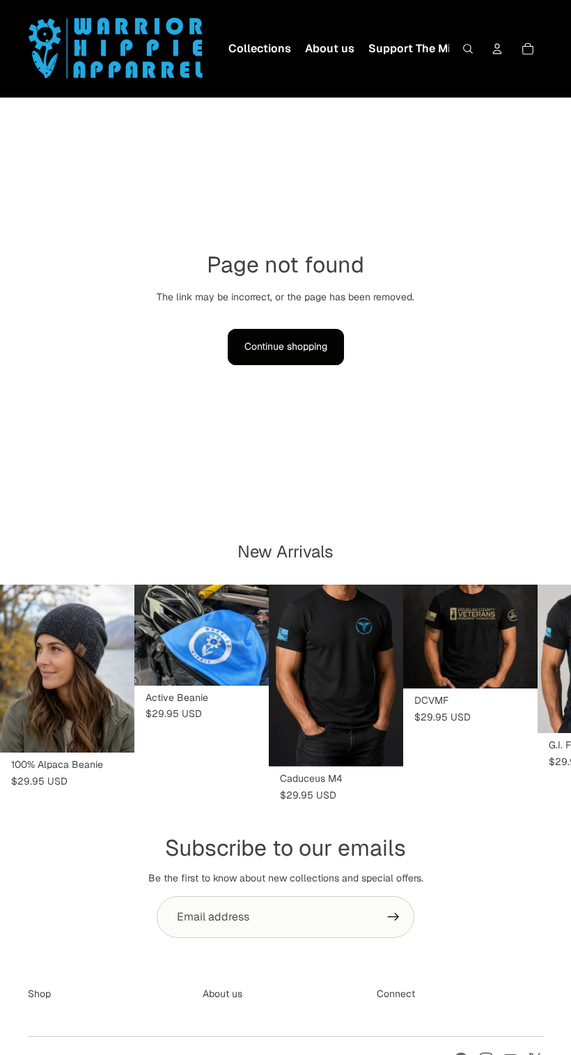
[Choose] (381, 744)
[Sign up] (393, 917)
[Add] (112, 731)
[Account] (497, 48)
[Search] (468, 48)
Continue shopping (285, 346)
